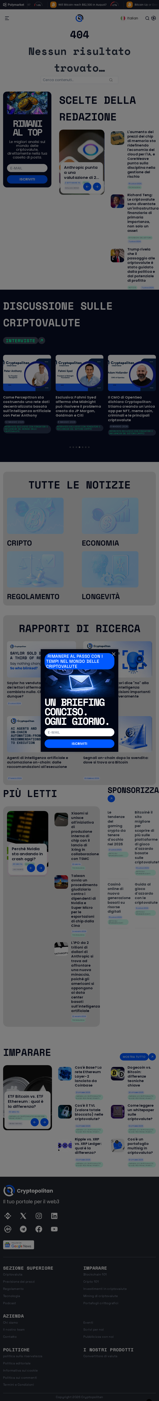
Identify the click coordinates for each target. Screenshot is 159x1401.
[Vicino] (113, 654)
